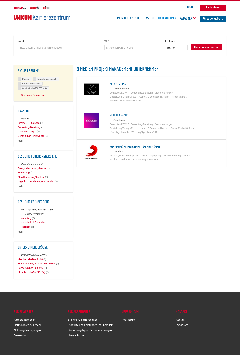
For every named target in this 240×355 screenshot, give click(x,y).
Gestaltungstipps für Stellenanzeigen (90, 330)
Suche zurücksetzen (33, 95)
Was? (21, 41)
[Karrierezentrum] (42, 17)
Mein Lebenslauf (128, 18)
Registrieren (213, 7)
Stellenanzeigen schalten (83, 319)
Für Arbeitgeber (212, 18)
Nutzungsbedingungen (27, 330)
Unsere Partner (76, 335)
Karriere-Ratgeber (24, 319)
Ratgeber (186, 18)
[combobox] (59, 48)
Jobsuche (149, 18)
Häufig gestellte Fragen (27, 325)
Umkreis (170, 41)
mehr (20, 140)
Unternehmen (167, 18)
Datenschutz (21, 335)
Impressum (128, 319)
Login (189, 7)
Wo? (107, 41)
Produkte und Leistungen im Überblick (90, 325)
